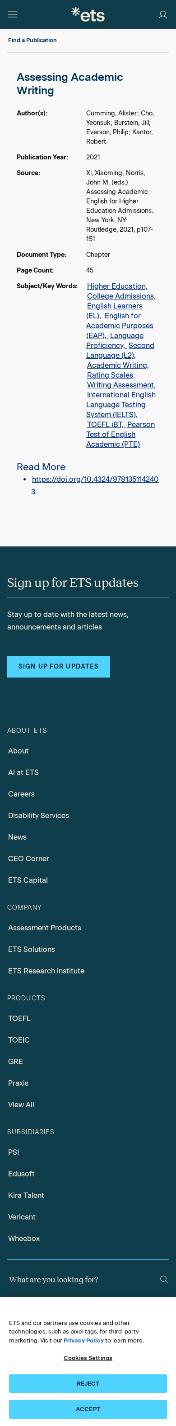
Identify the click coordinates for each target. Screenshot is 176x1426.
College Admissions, (121, 296)
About (18, 751)
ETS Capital (28, 880)
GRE (15, 1061)
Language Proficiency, (115, 340)
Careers (21, 794)
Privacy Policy (84, 1340)
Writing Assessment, (121, 385)
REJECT (88, 1383)
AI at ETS (23, 772)
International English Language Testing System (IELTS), (121, 405)
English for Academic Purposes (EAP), (119, 326)
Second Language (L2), (120, 350)
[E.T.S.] (88, 14)
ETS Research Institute (46, 971)
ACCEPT (88, 1409)
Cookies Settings (88, 1358)
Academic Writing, (118, 365)
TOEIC (19, 1040)
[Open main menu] (12, 14)
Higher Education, (117, 286)
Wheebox (24, 1238)
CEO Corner (28, 858)
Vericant (22, 1217)
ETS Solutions (31, 949)
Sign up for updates (59, 666)
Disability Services (38, 815)
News (17, 837)
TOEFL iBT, (106, 424)
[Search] (164, 1279)
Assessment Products (44, 928)
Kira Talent (26, 1195)
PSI (13, 1152)
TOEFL (19, 1018)
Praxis (18, 1083)
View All (21, 1104)
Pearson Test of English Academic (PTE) (120, 434)
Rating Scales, (111, 375)
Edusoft (21, 1174)
